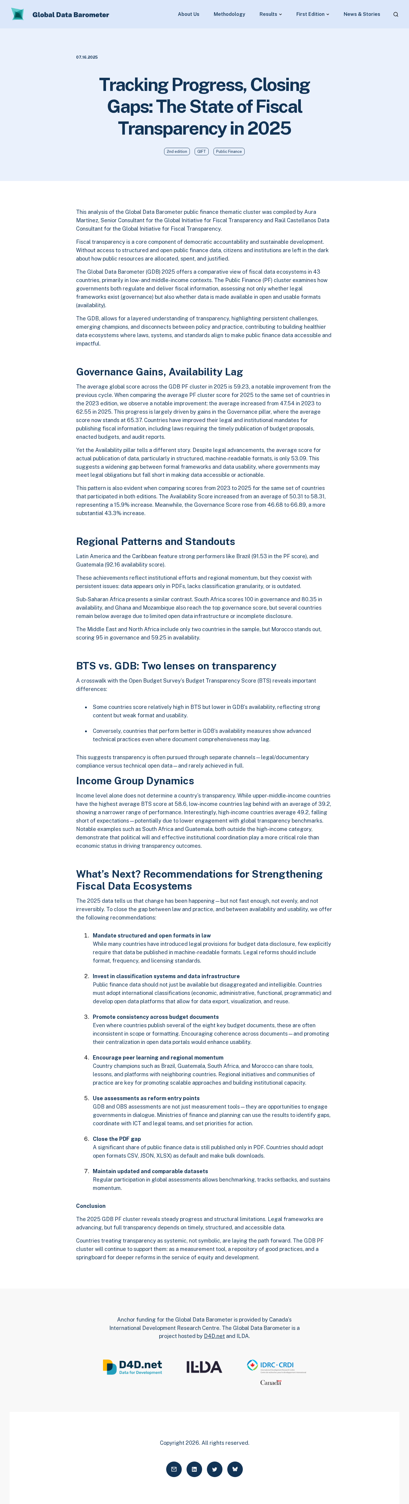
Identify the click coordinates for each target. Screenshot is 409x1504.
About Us (188, 14)
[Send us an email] (174, 1469)
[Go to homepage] (60, 14)
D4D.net (214, 1336)
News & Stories (362, 14)
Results (268, 14)
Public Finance (229, 151)
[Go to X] (214, 1469)
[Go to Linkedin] (194, 1469)
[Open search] (395, 14)
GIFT (201, 151)
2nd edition (177, 151)
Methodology (229, 14)
